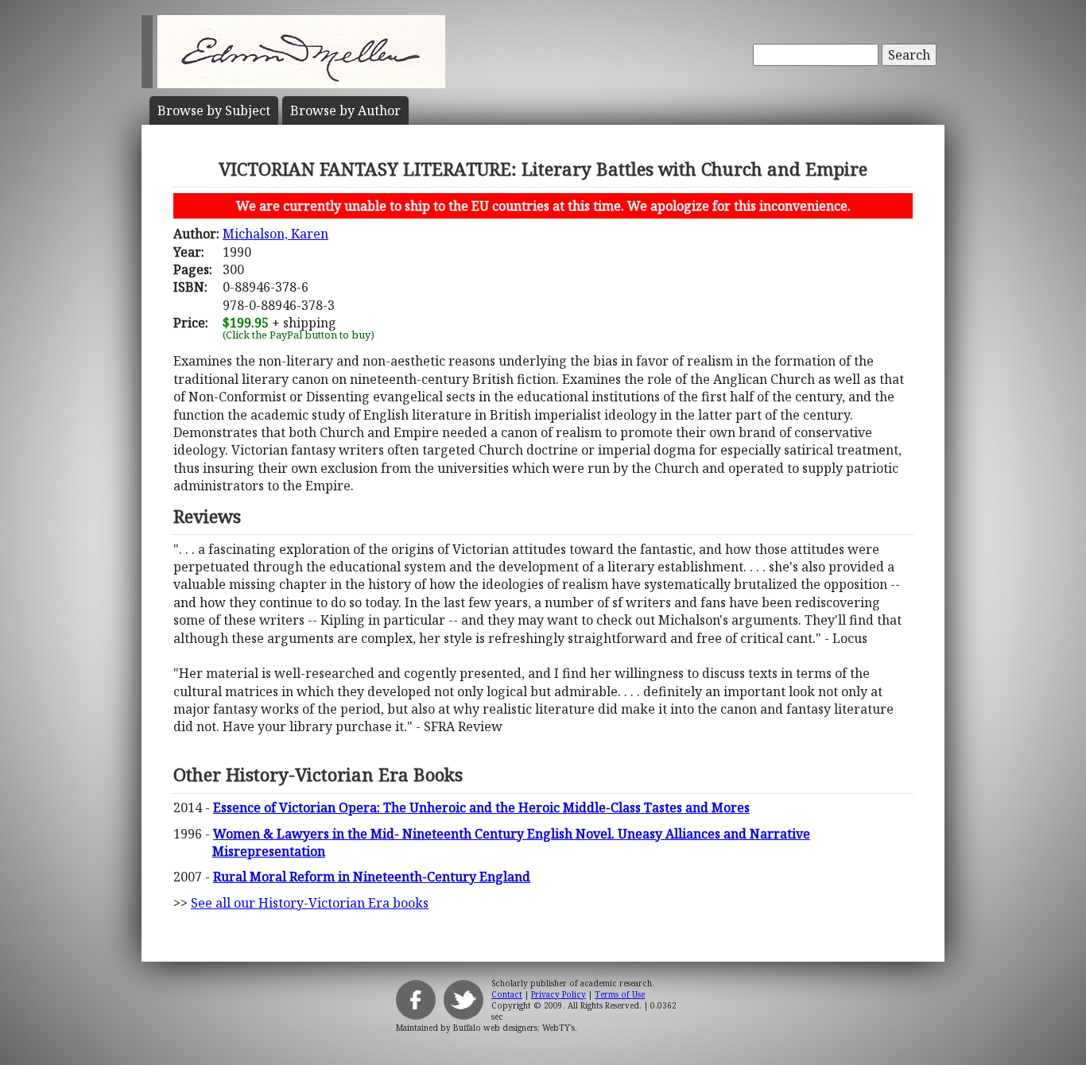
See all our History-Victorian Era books (310, 903)
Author (345, 110)
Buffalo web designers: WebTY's (514, 1027)
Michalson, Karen (275, 233)
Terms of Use (620, 994)
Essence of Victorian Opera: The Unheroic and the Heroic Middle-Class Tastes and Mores (481, 807)
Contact (506, 994)
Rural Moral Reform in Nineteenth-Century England (371, 876)
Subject (213, 110)
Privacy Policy (558, 994)
